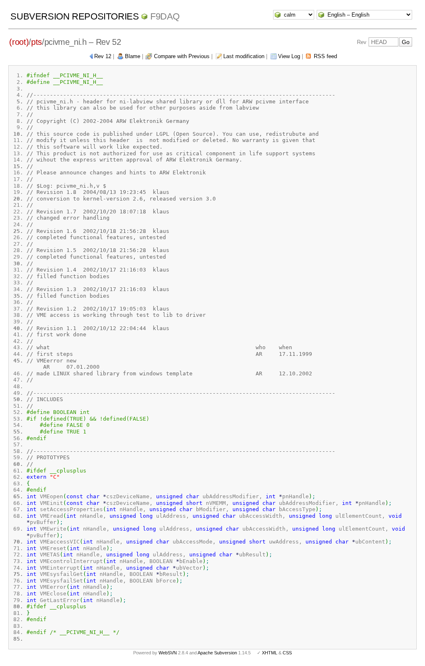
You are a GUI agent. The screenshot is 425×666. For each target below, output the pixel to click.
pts (36, 42)
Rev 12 (102, 56)
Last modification (243, 56)
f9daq (165, 16)
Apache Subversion (217, 652)
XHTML (269, 652)
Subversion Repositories (74, 16)
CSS (287, 652)
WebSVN (168, 652)
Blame (132, 56)
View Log (289, 56)
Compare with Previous (182, 56)
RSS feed (325, 56)
